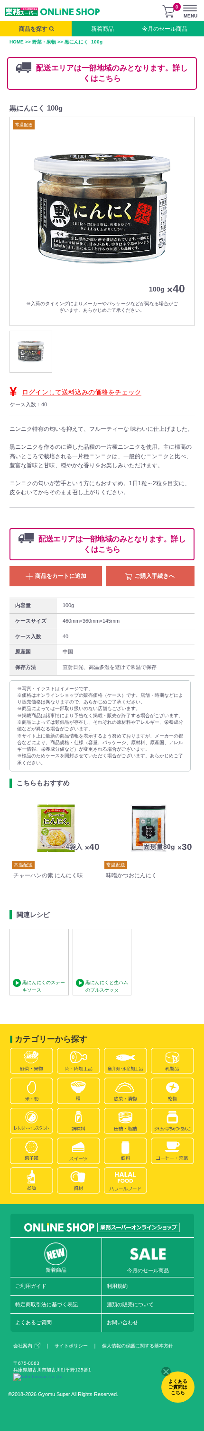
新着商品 (102, 29)
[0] (168, 11)
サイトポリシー (71, 1345)
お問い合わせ (122, 1322)
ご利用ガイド (30, 1286)
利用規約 (117, 1286)
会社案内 (22, 1345)
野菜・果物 (44, 41)
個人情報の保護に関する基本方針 (137, 1345)
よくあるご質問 (33, 1322)
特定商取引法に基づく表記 (46, 1304)
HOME (16, 41)
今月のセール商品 (164, 29)
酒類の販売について (130, 1304)
